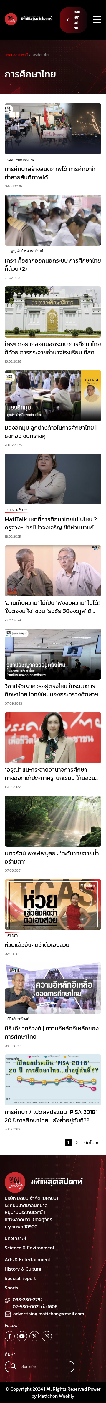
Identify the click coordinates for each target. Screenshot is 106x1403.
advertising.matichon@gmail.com (48, 1313)
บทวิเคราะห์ (15, 1238)
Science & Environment (29, 1247)
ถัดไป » (91, 1142)
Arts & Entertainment (27, 1259)
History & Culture (23, 1268)
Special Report (20, 1278)
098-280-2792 (28, 1299)
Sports (11, 1287)
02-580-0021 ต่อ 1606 (35, 1306)
